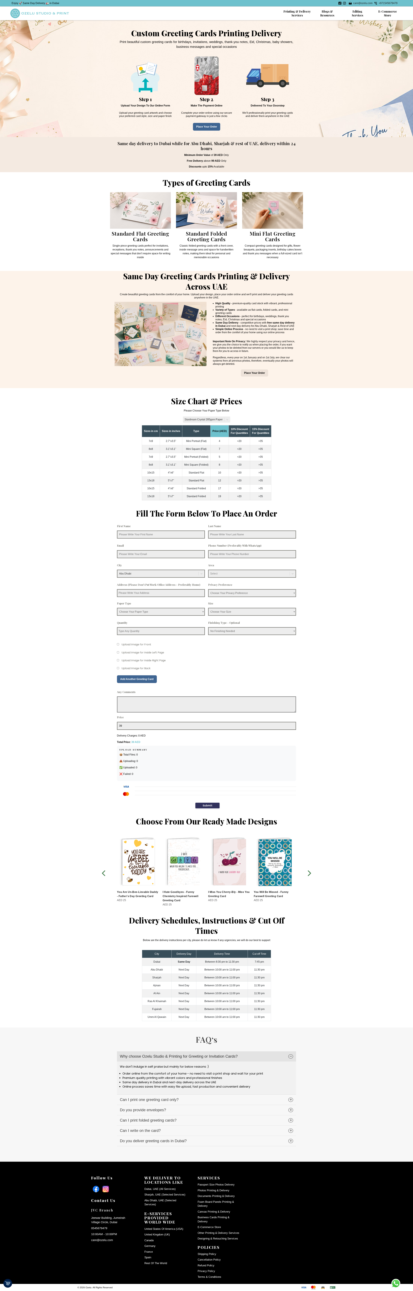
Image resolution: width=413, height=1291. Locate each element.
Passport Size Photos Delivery (216, 1184)
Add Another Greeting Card (137, 679)
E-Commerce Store (209, 1227)
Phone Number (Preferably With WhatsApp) (234, 545)
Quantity (122, 622)
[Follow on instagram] (344, 3)
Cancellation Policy (209, 1259)
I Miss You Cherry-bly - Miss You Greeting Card (229, 894)
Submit (207, 805)
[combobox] (119, 574)
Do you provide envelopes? (143, 1110)
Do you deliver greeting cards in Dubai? (153, 1141)
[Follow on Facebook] (340, 3)
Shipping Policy (207, 1254)
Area (211, 565)
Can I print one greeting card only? (149, 1099)
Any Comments (126, 692)
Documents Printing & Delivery (216, 1196)
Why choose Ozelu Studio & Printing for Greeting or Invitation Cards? (179, 1056)
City (119, 565)
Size (210, 603)
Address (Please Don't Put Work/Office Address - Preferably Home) (158, 584)
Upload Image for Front (136, 644)
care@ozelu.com (102, 1240)
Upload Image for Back (136, 668)
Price (120, 717)
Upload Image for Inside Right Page (143, 660)
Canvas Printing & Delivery (214, 1211)
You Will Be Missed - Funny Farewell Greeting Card (271, 894)
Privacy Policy (206, 1271)
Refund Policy (206, 1265)
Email (120, 545)
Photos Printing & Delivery (213, 1190)
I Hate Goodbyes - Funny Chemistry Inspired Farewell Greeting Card (180, 896)
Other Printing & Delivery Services (218, 1232)
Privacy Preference (220, 584)
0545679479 (99, 1228)
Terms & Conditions (209, 1276)
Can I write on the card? (140, 1130)
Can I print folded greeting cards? (148, 1120)
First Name (124, 526)
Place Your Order (206, 126)
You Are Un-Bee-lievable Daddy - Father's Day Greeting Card (137, 894)
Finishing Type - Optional (224, 622)
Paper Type (124, 603)
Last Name (214, 526)
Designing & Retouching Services (218, 1238)
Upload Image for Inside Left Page (142, 652)
